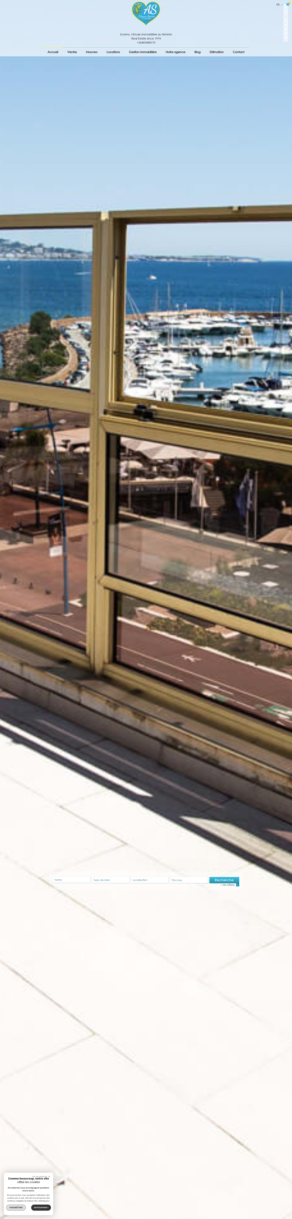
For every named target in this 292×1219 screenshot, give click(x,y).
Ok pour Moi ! (41, 1207)
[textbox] (111, 880)
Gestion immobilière (143, 52)
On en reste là (40, 1176)
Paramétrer (16, 1207)
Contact (238, 52)
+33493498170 (146, 42)
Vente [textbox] (58, 879)
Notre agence (175, 52)
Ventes (72, 52)
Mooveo (91, 52)
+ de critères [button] (229, 884)
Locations (113, 52)
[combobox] (71, 880)
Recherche (224, 880)
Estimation (217, 52)
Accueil (53, 52)
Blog (198, 52)
